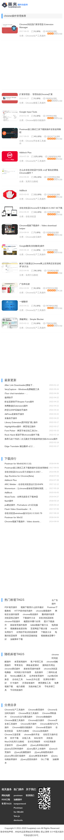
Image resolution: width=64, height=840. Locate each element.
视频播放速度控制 (18, 628)
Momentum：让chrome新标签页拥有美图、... (26, 488)
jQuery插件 (22, 745)
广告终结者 (24, 284)
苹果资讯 (18, 665)
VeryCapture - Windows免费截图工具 (22, 389)
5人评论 (37, 306)
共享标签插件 (28, 683)
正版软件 (9, 745)
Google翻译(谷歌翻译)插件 (31, 246)
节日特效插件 (16, 690)
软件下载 (14, 738)
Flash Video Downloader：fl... (19, 509)
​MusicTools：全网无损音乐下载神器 (21, 497)
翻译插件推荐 (48, 614)
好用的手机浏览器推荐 (27, 632)
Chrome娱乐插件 (34, 237)
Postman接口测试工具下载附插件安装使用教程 (26, 468)
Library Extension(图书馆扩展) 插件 (21, 422)
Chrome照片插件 (29, 724)
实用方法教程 (32, 181)
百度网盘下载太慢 (39, 628)
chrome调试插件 (12, 669)
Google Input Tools (28, 112)
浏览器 (49, 738)
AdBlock (23, 190)
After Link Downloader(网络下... (19, 385)
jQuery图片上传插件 (36, 748)
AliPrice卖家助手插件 (14, 414)
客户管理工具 (37, 661)
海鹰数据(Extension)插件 (16, 406)
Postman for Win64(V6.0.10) (18, 463)
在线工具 (26, 738)
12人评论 (38, 194)
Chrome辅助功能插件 (36, 120)
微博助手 (9, 397)
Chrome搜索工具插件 (36, 103)
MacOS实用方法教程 (14, 741)
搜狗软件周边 (48, 665)
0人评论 (37, 31)
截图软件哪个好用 (32, 621)
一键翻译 (23, 301)
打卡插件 (14, 683)
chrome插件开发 (32, 734)
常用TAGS (6, 803)
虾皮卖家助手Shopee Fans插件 (19, 401)
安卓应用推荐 (34, 741)
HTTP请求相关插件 (23, 611)
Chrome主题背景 (13, 734)
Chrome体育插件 (44, 727)
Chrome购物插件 (44, 717)
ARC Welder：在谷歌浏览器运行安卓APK (24, 484)
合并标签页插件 (36, 676)
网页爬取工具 (44, 683)
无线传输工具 (34, 686)
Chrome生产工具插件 (36, 36)
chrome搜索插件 (43, 611)
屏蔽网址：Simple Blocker (31, 319)
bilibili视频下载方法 (39, 625)
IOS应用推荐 (50, 741)
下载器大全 (46, 632)
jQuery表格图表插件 (44, 752)
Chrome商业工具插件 (29, 713)
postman (18, 795)
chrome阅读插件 (30, 614)
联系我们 (30, 795)
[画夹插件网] (16, 8)
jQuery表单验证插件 (40, 745)
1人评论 (37, 250)
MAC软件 (38, 738)
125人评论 (38, 156)
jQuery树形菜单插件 (38, 756)
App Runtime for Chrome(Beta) (19, 476)
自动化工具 (17, 679)
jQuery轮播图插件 (22, 752)
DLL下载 (45, 759)
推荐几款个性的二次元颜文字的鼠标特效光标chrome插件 (31, 439)
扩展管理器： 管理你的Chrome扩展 (36, 94)
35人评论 (38, 177)
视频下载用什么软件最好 (32, 607)
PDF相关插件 (11, 607)
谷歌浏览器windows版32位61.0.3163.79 (23, 513)
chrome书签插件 (12, 621)
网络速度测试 (32, 665)
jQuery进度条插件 (29, 759)
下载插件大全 (29, 618)
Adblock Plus (25, 152)
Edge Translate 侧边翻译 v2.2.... (20, 446)
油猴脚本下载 (16, 639)
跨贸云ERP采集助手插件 (16, 410)
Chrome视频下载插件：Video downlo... (23, 521)
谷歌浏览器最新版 (29, 635)
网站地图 (6, 795)
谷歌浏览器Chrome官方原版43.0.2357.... (24, 472)
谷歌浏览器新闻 (46, 618)
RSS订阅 (6, 799)
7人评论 (37, 232)
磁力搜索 (21, 686)
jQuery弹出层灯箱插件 (15, 756)
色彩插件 (39, 672)
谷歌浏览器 (31, 216)
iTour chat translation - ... (16, 393)
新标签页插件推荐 (18, 625)
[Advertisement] (32, 65)
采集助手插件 (11, 418)
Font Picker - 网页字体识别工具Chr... (22, 430)
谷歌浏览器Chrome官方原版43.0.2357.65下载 (40, 208)
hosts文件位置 (33, 679)
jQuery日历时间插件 (14, 748)
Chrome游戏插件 (41, 731)
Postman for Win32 (14, 517)
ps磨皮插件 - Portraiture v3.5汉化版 (21, 505)
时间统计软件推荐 (22, 672)
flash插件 (9, 501)
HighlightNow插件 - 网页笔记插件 (20, 426)
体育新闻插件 (20, 661)
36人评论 (38, 271)
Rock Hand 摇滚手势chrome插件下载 (22, 435)
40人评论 (38, 136)
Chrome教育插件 (36, 709)
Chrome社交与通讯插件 (21, 717)
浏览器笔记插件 (12, 618)
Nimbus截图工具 (18, 676)
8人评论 (37, 288)
